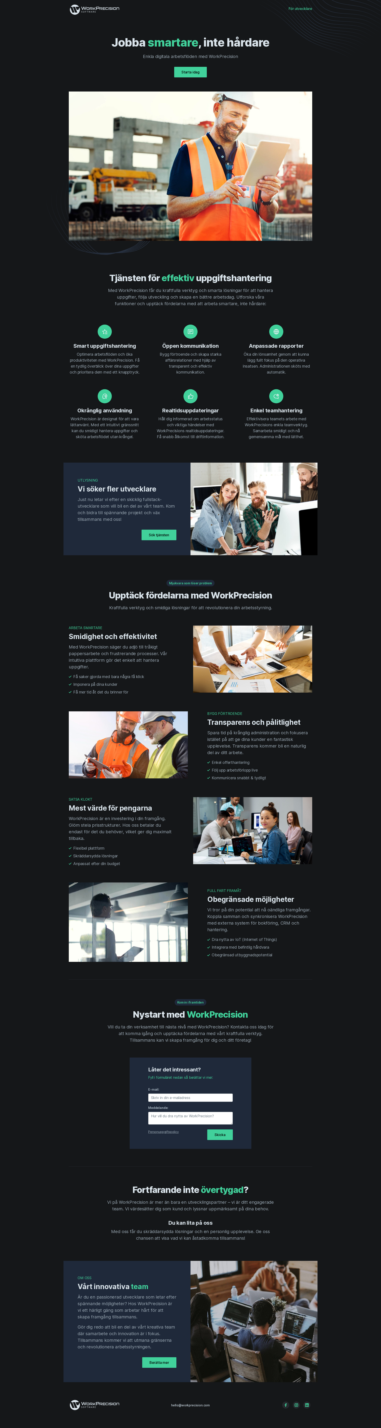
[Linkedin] (306, 1405)
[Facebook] (285, 1405)
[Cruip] (97, 1405)
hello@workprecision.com (190, 1405)
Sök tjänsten (159, 535)
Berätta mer (159, 1362)
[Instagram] (296, 1405)
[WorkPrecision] (97, 9)
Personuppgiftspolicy (163, 1132)
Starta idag (190, 72)
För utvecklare (300, 8)
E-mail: (153, 1089)
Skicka (220, 1135)
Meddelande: (158, 1108)
